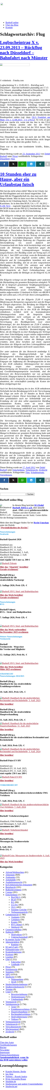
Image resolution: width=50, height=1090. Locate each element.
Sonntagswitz (11, 969)
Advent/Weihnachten (15, 872)
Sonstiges (10, 972)
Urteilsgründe (17, 999)
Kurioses (9, 954)
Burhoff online (12, 22)
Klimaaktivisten (12, 949)
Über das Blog (12, 25)
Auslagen (15, 917)
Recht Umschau (41, 522)
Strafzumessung (18, 997)
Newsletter (4, 1050)
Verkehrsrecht (32, 470)
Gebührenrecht (12, 914)
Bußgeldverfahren (13, 890)
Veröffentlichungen (8, 1045)
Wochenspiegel (12, 1029)
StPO (8, 974)
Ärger (13, 1007)
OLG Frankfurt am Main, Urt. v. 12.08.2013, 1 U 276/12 (25, 118)
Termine (9, 989)
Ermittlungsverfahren (20, 1009)
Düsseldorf (5, 159)
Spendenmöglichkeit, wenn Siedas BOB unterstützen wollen (14, 1058)
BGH (13, 900)
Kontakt (9, 27)
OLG (13, 907)
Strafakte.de (11, 1081)
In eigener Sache (13, 939)
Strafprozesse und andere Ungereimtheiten (24, 1084)
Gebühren (15, 919)
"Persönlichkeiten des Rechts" (14, 527)
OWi (8, 959)
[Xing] (40, 164)
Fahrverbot (16, 962)
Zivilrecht (43, 470)
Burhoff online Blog (28, 5)
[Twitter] (13, 164)
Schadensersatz (37, 472)
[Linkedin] (31, 164)
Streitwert (15, 927)
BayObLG (16, 897)
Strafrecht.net (11, 1086)
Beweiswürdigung (19, 994)
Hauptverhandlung (19, 1012)
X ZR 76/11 (5, 206)
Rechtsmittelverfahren (20, 1014)
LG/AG (14, 904)
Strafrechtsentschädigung (17, 984)
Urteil (8, 992)
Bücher (3, 1047)
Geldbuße (15, 964)
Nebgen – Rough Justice (16, 1076)
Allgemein (10, 875)
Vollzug (14, 1019)
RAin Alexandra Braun (16, 1079)
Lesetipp (9, 957)
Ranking (15, 944)
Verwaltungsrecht (13, 1027)
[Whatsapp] (22, 164)
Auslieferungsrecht (14, 882)
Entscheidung (18, 470)
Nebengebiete (17, 979)
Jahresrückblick (12, 942)
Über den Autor (7, 1042)
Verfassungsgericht (19, 912)
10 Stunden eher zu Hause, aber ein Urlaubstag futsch (18, 179)
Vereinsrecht (11, 1002)
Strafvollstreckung (19, 1017)
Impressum (5, 1052)
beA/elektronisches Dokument (19, 885)
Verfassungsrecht (13, 1022)
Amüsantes (10, 877)
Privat (15, 156)
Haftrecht (10, 932)
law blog (9, 1074)
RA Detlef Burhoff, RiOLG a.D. (28, 506)
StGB (13, 982)
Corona (9, 892)
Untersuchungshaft (19, 937)
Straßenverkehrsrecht (15, 987)
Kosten (14, 922)
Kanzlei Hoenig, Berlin (16, 1071)
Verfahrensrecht (12, 1004)
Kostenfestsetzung (14, 952)
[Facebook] (4, 164)
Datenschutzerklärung (9, 1055)
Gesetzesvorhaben (14, 929)
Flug (13, 159)
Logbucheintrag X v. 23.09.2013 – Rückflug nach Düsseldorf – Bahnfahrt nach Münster (24, 50)
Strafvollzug (16, 934)
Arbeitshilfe (11, 880)
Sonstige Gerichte (19, 909)
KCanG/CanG (12, 947)
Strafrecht (10, 977)
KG (12, 902)
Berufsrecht (11, 887)
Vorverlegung (6, 475)
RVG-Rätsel (16, 924)
